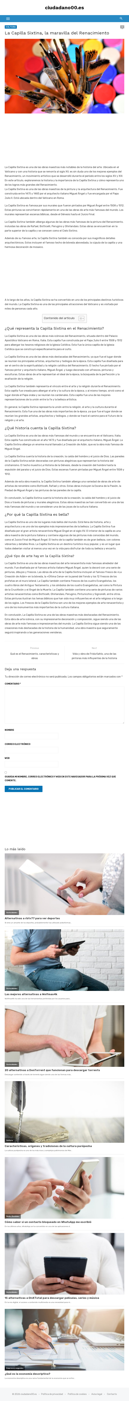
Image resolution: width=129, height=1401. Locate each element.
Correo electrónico (17, 744)
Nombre (9, 730)
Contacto (112, 1394)
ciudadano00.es (64, 8)
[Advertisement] (64, 140)
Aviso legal (96, 1394)
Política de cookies (77, 1394)
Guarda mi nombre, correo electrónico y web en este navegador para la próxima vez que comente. (60, 778)
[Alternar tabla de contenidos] (80, 318)
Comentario (13, 684)
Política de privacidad (52, 1394)
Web (7, 758)
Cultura (11, 27)
